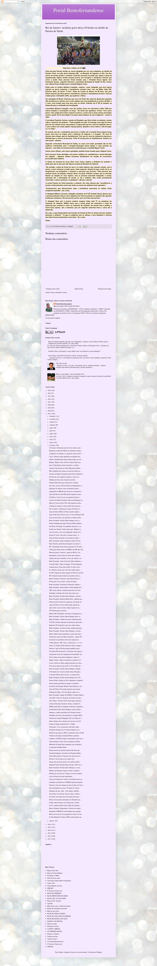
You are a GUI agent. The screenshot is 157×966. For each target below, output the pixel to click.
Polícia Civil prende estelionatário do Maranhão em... (65, 800)
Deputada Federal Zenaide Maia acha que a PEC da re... (66, 765)
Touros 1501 (51, 883)
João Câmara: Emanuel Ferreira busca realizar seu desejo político (68, 356)
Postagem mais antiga (104, 289)
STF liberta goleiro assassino (58, 611)
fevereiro (52, 445)
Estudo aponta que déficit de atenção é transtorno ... (64, 683)
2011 (49, 839)
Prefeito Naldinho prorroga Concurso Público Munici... (66, 523)
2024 (49, 393)
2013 (49, 833)
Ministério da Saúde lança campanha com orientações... (66, 744)
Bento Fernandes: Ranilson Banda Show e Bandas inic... (66, 599)
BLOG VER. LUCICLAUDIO (56, 898)
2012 (49, 836)
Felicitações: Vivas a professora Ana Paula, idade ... (65, 727)
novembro (53, 419)
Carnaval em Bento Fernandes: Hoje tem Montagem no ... (66, 500)
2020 (49, 405)
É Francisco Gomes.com (54, 891)
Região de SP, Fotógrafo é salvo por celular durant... (65, 625)
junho (51, 434)
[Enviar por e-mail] (78, 226)
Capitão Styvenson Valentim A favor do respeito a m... (65, 558)
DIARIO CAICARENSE (54, 921)
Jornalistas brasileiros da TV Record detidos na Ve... (65, 730)
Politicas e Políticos (53, 934)
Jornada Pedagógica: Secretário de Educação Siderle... (65, 753)
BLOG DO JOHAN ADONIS (56, 914)
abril (51, 439)
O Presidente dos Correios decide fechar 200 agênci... (65, 672)
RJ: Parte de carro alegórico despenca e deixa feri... (64, 477)
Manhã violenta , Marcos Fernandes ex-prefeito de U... (65, 660)
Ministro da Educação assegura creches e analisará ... (65, 771)
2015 (49, 827)
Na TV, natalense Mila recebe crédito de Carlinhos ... (65, 805)
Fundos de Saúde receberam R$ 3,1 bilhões (62, 724)
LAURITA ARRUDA (53, 929)
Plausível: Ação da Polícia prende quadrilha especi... (65, 648)
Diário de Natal (52, 924)
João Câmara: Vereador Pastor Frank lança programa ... (66, 701)
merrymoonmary (82, 952)
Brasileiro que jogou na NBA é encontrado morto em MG (66, 733)
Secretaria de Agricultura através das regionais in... (64, 640)
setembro (52, 425)
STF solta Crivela (61, 363)
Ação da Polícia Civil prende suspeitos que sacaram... (65, 689)
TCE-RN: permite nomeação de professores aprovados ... (66, 622)
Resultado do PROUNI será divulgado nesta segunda (65, 811)
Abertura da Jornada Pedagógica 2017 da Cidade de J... (65, 718)
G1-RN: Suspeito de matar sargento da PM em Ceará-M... (66, 573)
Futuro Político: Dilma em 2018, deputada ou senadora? (66, 680)
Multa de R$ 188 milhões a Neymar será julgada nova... (66, 614)
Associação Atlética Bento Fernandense (59, 881)
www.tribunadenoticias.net (55, 941)
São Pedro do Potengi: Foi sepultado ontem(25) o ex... (65, 526)
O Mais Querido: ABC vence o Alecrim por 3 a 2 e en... (66, 643)
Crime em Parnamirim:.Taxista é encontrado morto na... (66, 779)
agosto (52, 428)
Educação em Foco (53, 926)
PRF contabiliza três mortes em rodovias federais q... (65, 471)
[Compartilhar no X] (82, 226)
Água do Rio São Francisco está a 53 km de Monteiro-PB (66, 515)
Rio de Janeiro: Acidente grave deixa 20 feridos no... (65, 509)
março (52, 442)
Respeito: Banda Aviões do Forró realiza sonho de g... (65, 462)
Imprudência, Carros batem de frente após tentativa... (65, 555)
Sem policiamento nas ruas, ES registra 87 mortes (64, 788)
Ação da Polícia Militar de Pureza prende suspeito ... (65, 512)
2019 (49, 408)
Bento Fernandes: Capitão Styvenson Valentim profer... (65, 619)
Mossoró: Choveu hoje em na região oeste (61, 759)
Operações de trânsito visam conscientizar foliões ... (64, 488)
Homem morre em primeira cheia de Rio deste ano (64, 750)
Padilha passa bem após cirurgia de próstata (62, 480)
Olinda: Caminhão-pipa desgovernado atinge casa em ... (66, 459)
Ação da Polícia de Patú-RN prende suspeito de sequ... (65, 494)
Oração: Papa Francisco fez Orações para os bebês (64, 803)
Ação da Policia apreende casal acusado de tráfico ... (65, 538)
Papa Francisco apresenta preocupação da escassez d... (65, 544)
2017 (49, 414)
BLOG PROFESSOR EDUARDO (57, 896)
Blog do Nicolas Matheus (54, 873)
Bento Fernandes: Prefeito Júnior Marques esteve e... (65, 520)
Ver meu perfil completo (52, 318)
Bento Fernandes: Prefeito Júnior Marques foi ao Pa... (65, 677)
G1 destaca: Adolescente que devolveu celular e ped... (65, 448)
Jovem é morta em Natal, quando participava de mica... (66, 663)
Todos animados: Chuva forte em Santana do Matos (64, 741)
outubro (52, 422)
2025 (49, 390)
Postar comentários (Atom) (59, 292)
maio (51, 436)
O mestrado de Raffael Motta (57, 747)
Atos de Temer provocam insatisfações (60, 776)
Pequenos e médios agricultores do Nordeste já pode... (65, 712)
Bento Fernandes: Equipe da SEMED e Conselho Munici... (67, 695)
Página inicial (79, 289)
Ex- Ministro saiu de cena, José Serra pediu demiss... (65, 570)
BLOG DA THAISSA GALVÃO (57, 909)
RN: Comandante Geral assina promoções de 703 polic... (66, 547)
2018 (49, 411)
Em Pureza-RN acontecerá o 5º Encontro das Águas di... (66, 651)
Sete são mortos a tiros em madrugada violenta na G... (65, 532)
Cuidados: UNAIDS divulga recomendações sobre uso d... (66, 738)
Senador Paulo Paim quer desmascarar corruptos (63, 483)
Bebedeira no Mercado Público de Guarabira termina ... (66, 451)
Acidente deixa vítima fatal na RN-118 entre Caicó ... (65, 567)
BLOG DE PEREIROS (54, 893)
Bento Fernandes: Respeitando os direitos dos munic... (65, 808)
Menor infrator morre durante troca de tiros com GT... (65, 721)
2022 (49, 399)
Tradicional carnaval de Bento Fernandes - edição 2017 (65, 637)
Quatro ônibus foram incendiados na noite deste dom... (65, 634)
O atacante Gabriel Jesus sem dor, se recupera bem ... (65, 675)
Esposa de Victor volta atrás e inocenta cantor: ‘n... (64, 535)
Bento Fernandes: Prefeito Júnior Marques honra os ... (65, 616)
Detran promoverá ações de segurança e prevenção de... (66, 602)
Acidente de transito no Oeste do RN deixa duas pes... (65, 506)
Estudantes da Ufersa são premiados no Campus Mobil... (66, 715)
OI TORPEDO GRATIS (54, 931)
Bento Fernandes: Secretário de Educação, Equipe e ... (65, 584)
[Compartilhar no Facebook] (84, 226)
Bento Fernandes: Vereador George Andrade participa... (66, 628)
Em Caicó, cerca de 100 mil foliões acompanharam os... (66, 486)
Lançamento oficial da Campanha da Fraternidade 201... (66, 654)
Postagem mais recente (53, 289)
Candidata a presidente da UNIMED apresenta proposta (65, 782)
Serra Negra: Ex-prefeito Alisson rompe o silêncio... (65, 794)
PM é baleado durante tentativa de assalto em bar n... (65, 576)
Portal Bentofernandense (64, 304)
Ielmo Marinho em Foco (54, 886)
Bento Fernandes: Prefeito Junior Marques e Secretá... (65, 631)
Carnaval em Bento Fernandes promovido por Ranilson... (66, 474)
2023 (49, 396)
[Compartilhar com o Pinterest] (86, 226)
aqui (83, 68)
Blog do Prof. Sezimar (54, 901)
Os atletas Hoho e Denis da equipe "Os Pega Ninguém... (66, 564)
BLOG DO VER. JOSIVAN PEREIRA (59, 916)
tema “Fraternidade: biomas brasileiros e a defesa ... (64, 465)
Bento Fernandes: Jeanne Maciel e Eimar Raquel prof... (66, 587)
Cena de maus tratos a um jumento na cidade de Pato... (65, 518)
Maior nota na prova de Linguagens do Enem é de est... (66, 814)
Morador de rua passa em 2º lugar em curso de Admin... (66, 773)
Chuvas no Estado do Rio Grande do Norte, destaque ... (66, 645)
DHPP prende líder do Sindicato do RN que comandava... (66, 707)
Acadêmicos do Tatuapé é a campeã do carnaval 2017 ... (66, 454)
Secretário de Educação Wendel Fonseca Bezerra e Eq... (66, 686)
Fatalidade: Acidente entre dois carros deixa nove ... (65, 593)
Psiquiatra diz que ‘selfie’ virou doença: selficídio (64, 791)
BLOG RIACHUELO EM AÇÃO (57, 919)
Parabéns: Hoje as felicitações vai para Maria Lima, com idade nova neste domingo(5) (74, 351)
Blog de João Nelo (52, 870)
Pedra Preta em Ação (53, 878)
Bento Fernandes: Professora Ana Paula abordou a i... (65, 579)
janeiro (52, 821)
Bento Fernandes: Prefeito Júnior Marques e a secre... (65, 768)
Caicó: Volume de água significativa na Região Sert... (65, 457)
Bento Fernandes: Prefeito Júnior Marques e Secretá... (65, 596)
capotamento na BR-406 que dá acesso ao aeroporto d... (66, 491)
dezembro (53, 416)
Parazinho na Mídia (53, 875)
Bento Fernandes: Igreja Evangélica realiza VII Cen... (65, 541)
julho (51, 431)
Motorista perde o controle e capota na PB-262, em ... (65, 552)
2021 (49, 402)
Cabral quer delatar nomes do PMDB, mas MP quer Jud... (66, 550)
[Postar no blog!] (80, 226)
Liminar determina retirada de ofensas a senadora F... (65, 704)
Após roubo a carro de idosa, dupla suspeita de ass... (65, 608)
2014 (49, 830)
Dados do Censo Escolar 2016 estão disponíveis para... (65, 503)
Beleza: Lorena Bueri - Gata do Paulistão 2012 (70, 374)
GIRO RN (50, 888)
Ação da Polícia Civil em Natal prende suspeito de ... (65, 605)
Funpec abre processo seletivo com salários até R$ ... (65, 762)
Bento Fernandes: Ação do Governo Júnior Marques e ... (66, 561)
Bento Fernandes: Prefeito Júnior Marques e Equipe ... (65, 669)
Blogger (99, 952)
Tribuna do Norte (52, 936)
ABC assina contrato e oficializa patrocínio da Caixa (65, 590)
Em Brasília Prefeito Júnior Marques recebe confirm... (65, 709)
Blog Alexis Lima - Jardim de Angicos (59, 906)
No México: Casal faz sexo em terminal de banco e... (65, 497)
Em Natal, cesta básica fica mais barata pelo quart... (64, 797)
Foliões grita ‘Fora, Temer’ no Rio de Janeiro (63, 581)
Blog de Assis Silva (53, 911)
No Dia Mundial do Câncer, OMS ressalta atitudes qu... (65, 817)
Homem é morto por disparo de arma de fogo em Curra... (66, 785)
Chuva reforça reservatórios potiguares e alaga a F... (64, 657)
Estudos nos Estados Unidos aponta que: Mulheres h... (65, 529)
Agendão (50, 903)
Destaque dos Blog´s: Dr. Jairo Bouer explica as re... (65, 692)
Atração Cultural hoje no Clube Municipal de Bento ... (65, 468)
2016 (49, 824)
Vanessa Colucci (52, 939)
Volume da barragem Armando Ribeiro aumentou (64, 736)
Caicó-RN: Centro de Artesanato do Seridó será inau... (65, 698)
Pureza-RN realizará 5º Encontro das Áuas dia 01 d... (65, 756)
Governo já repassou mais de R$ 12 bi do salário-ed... (65, 666)
